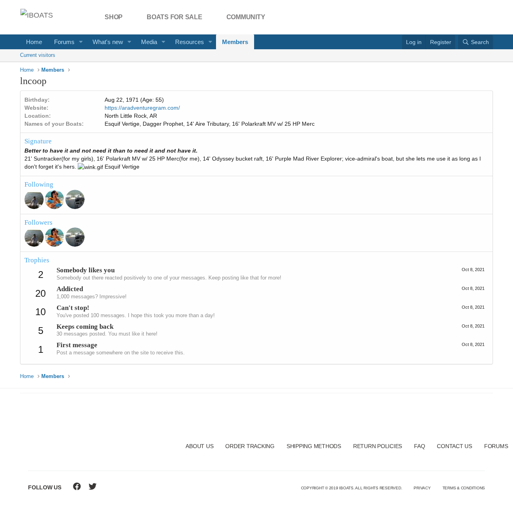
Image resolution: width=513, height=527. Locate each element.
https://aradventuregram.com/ (142, 108)
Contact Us (454, 446)
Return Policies (377, 446)
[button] (81, 41)
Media (149, 41)
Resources (189, 41)
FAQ (419, 446)
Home (34, 41)
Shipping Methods (314, 446)
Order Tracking (250, 446)
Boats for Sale (174, 17)
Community (245, 17)
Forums (64, 41)
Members (235, 41)
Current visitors (37, 55)
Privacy (422, 488)
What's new (108, 41)
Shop (114, 17)
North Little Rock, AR (131, 116)
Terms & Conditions (463, 488)
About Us (199, 446)
